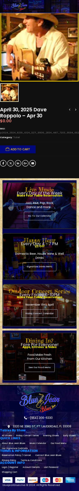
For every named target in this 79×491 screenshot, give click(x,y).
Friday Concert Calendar (40, 313)
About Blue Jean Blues (13, 443)
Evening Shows (51, 435)
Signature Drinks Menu (39, 266)
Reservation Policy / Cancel (16, 455)
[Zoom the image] (39, 393)
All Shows (7, 435)
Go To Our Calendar (39, 215)
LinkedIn (18, 163)
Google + (25, 163)
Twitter (10, 163)
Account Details (31, 467)
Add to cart (20, 149)
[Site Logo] (19, 6)
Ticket (16, 137)
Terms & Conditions (31, 460)
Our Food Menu (58, 443)
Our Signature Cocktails (15, 448)
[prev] (70, 110)
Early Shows (69, 435)
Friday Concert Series (27, 435)
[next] (76, 110)
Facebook (3, 163)
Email (32, 163)
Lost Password (51, 467)
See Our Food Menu (40, 367)
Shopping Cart (9, 472)
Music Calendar (38, 443)
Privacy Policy (9, 460)
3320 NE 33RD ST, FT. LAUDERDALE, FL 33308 (41, 426)
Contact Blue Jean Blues (48, 455)
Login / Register (10, 467)
